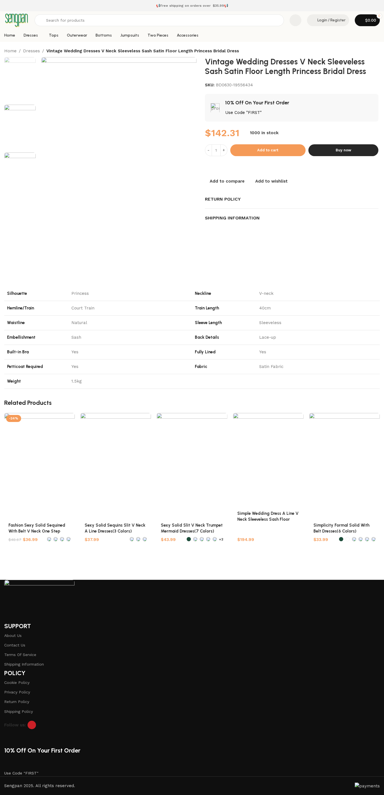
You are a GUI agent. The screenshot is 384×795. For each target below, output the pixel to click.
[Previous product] (366, 51)
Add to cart (267, 150)
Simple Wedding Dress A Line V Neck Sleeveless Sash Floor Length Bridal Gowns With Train (268, 519)
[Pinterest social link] (32, 725)
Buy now (343, 150)
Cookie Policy (17, 682)
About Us (13, 635)
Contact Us (14, 645)
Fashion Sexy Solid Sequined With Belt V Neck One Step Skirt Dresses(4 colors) (36, 531)
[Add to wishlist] (68, 419)
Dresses (31, 50)
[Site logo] (16, 20)
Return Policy (16, 701)
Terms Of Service (20, 654)
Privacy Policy (17, 692)
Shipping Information (24, 664)
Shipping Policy (18, 711)
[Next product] (377, 51)
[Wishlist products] (295, 20)
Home (10, 50)
